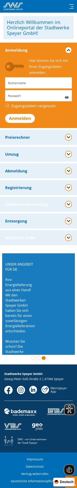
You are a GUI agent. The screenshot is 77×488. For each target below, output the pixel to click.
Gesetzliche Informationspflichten (35, 481)
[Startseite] (13, 6)
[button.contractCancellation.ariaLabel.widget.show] (68, 170)
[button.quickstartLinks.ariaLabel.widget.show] (68, 237)
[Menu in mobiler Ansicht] (71, 6)
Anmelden (20, 118)
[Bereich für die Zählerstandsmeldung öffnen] (68, 204)
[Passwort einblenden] (67, 95)
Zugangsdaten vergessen (33, 105)
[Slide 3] (44, 358)
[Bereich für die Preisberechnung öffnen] (68, 137)
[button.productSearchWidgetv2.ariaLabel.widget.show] (68, 154)
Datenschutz (35, 466)
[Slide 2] (38, 358)
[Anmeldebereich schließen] (68, 50)
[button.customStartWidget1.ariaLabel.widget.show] (68, 221)
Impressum (35, 459)
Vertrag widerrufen (35, 474)
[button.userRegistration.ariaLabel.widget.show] (68, 187)
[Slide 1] (33, 358)
